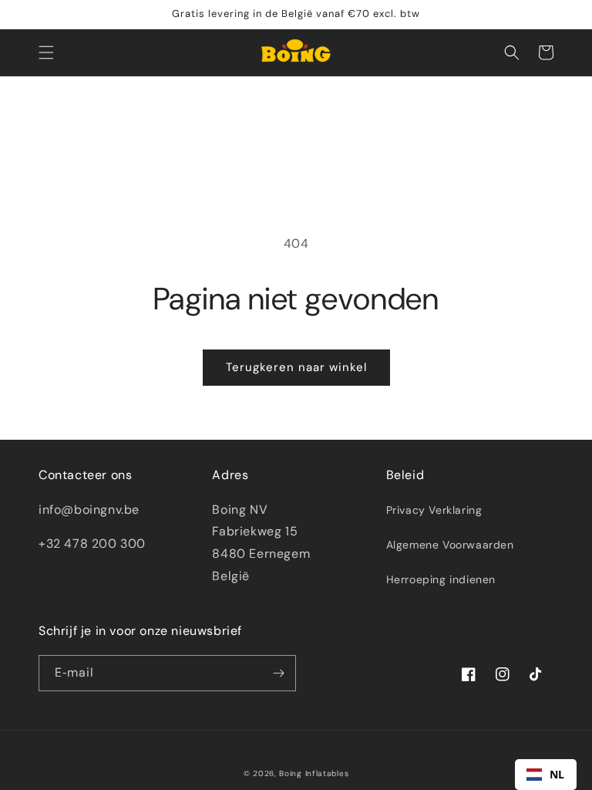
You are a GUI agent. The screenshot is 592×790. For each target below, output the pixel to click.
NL (557, 774)
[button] (46, 52)
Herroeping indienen (441, 579)
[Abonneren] (278, 673)
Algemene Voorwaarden (450, 545)
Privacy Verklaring (434, 510)
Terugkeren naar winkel (296, 367)
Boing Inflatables (313, 773)
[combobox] (546, 774)
